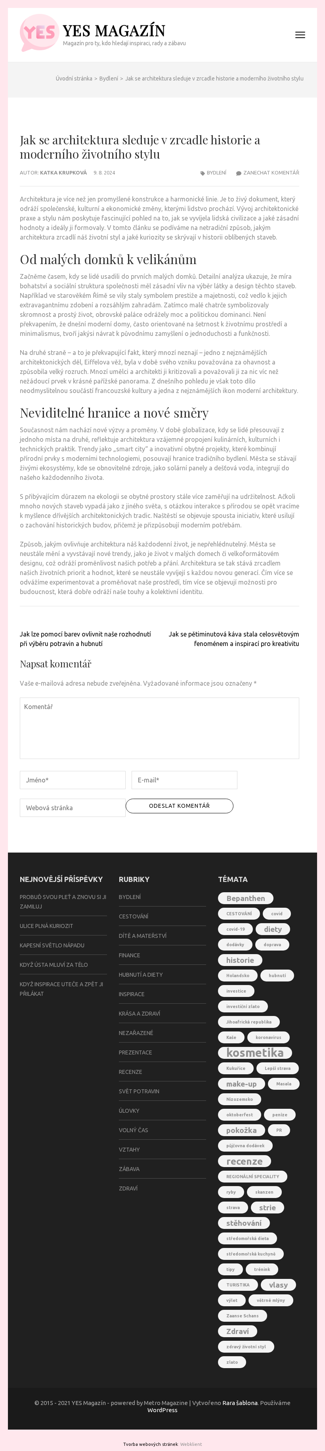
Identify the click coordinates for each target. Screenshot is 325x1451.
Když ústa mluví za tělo (54, 965)
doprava (272, 944)
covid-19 (235, 929)
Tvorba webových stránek (150, 1444)
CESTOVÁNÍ (239, 913)
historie (240, 960)
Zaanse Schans (242, 1315)
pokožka (241, 1130)
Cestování (133, 916)
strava (233, 1207)
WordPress (162, 1410)
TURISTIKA (238, 1284)
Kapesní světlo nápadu (52, 945)
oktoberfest (239, 1114)
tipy (230, 1269)
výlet (231, 1300)
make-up (241, 1083)
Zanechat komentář (271, 172)
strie (267, 1207)
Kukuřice (235, 1068)
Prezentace (135, 1052)
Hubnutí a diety (141, 975)
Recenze (130, 1072)
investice (236, 991)
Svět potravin (139, 1091)
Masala (283, 1083)
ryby (231, 1192)
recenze (244, 1161)
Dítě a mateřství (142, 936)
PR (279, 1130)
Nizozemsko (239, 1099)
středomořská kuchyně (250, 1254)
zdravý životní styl (246, 1346)
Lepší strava (278, 1068)
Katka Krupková (63, 172)
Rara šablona (240, 1402)
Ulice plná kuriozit (46, 926)
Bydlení (216, 172)
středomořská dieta (247, 1238)
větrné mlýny (271, 1300)
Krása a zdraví (139, 1013)
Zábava (129, 1169)
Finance (129, 955)
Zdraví (128, 1188)
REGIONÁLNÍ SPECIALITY (252, 1176)
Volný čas (133, 1130)
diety (273, 929)
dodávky (235, 944)
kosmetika (255, 1053)
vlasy (278, 1284)
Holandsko (237, 975)
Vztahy (129, 1149)
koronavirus (268, 1037)
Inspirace (132, 994)
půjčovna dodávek (245, 1145)
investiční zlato (243, 1006)
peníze (279, 1114)
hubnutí (277, 975)
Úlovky (129, 1111)
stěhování (244, 1223)
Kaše (231, 1037)
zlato (232, 1362)
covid (277, 913)
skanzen (264, 1192)
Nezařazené (136, 1033)
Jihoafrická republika (248, 1022)
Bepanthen (245, 898)
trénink (262, 1269)
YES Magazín (114, 30)
